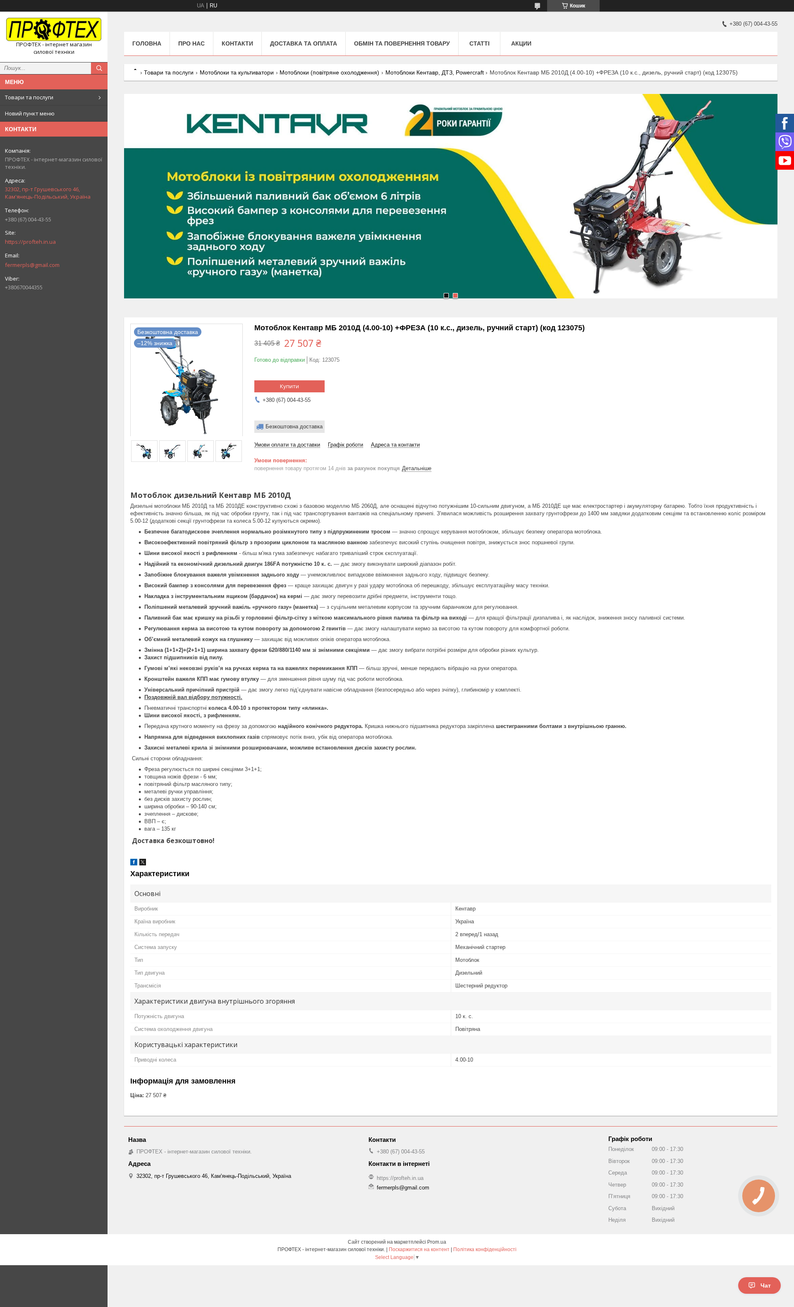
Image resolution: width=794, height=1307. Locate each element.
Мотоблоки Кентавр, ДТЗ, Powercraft (434, 72)
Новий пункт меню (30, 113)
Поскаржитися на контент (419, 1249)
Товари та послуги (29, 97)
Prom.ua (436, 1242)
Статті (479, 43)
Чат (766, 1285)
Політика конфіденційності (485, 1249)
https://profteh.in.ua (30, 241)
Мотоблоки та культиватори (237, 72)
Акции (521, 43)
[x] (142, 863)
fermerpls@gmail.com (32, 265)
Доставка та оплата (303, 43)
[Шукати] (99, 68)
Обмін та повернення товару (402, 43)
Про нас (191, 43)
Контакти (237, 43)
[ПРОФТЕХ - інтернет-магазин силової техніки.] (53, 29)
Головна (146, 43)
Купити (289, 386)
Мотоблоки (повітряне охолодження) (329, 72)
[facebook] (133, 863)
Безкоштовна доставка (294, 426)
